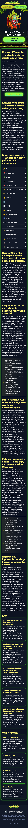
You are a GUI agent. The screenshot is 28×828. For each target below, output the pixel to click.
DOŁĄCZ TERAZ (14, 39)
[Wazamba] (12, 3)
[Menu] (25, 3)
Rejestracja (21, 7)
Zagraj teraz (14, 94)
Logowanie (7, 7)
